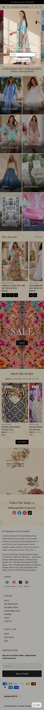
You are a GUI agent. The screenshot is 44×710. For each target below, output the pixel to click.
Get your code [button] (22, 60)
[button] (37, 12)
